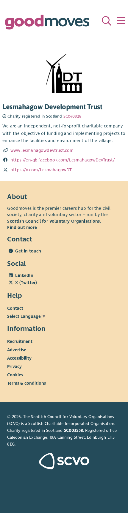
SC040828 (72, 116)
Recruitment (19, 341)
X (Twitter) (26, 282)
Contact (15, 308)
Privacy (14, 366)
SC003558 (73, 430)
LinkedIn (24, 275)
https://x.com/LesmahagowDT (41, 169)
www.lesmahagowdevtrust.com (42, 150)
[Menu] (121, 21)
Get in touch (28, 251)
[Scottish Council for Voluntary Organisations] (64, 462)
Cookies (15, 375)
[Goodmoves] (47, 23)
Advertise (16, 349)
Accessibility (19, 358)
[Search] (106, 21)
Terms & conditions (26, 383)
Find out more (22, 227)
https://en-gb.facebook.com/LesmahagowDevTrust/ (62, 160)
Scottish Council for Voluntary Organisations (53, 221)
